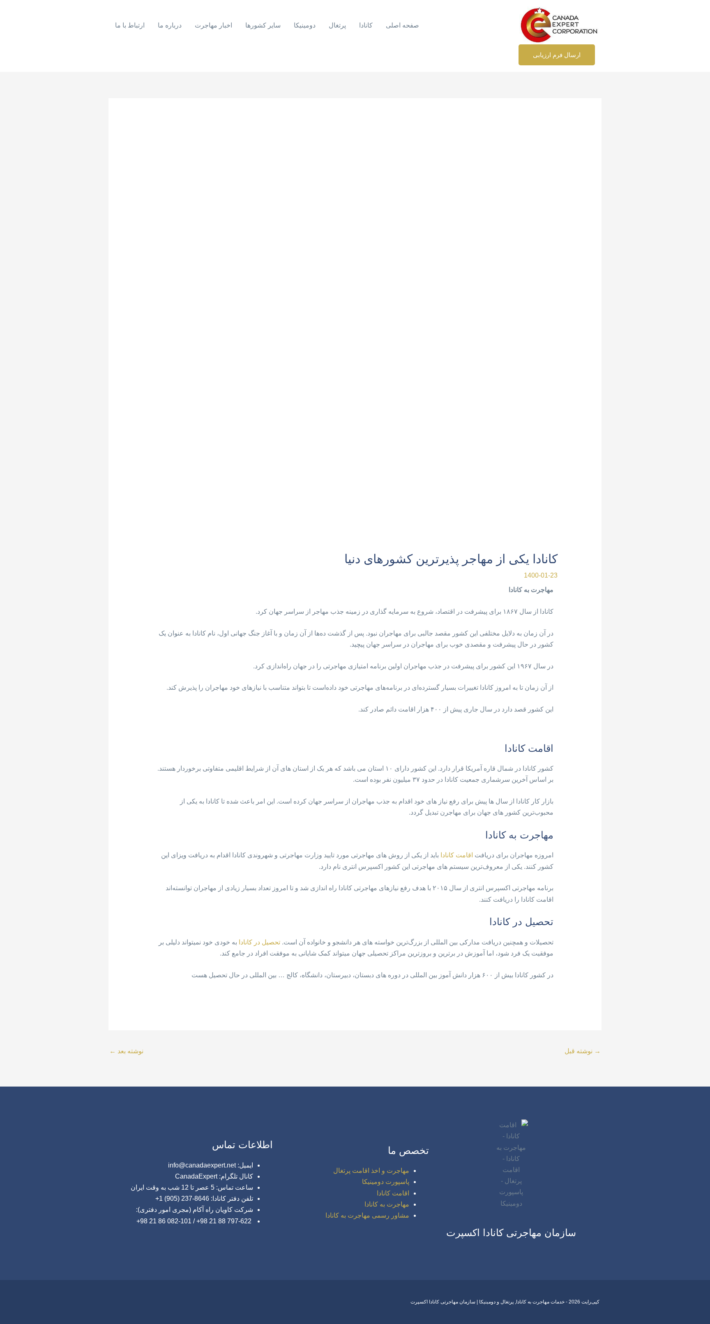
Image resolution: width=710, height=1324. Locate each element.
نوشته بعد (126, 1051)
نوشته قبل (583, 1051)
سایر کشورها (263, 25)
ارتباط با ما (130, 25)
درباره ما (170, 25)
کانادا (366, 25)
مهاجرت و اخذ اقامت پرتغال (371, 1170)
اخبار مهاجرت (213, 25)
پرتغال (337, 25)
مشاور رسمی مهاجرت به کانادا (367, 1215)
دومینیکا (305, 25)
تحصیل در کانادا (259, 942)
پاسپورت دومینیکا (385, 1181)
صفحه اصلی (402, 25)
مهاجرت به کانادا (386, 1204)
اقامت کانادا (456, 855)
